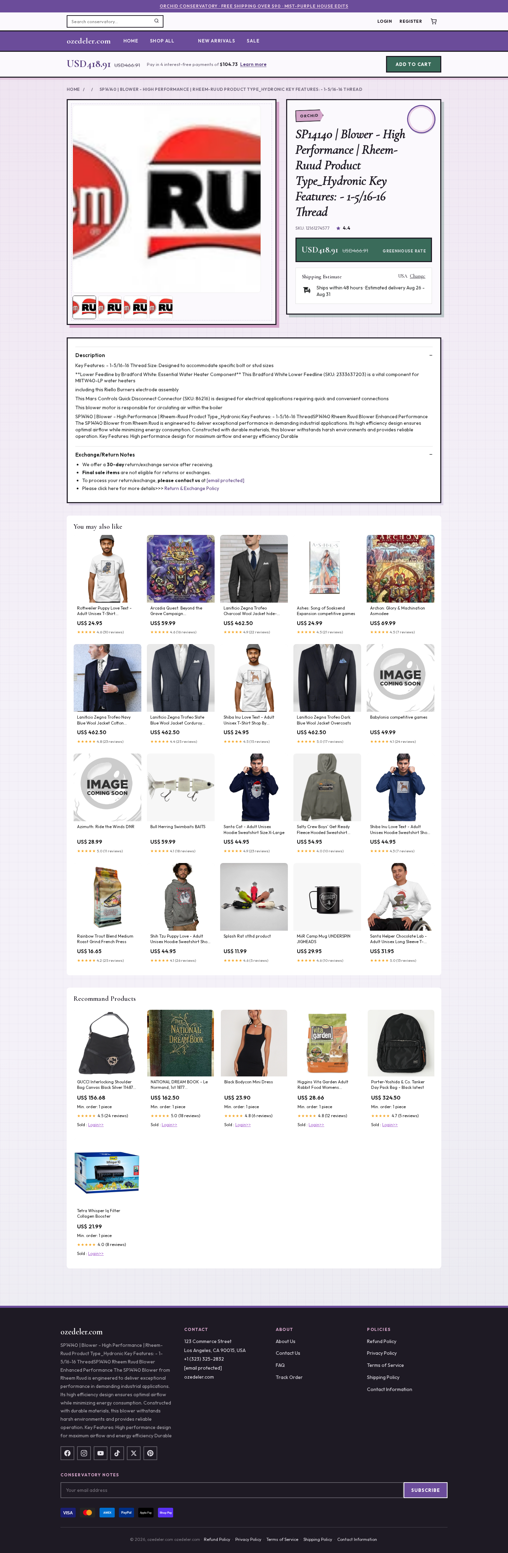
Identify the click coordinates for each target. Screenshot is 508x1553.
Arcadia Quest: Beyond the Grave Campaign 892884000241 (176, 611)
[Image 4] (161, 307)
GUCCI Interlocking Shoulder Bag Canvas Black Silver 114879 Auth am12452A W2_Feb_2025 (107, 1085)
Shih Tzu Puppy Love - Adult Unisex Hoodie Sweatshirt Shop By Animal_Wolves (180, 939)
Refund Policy (381, 1341)
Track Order (289, 1377)
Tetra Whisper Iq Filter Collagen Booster (98, 1213)
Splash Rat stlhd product (247, 936)
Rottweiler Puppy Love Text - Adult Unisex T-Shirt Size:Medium (104, 611)
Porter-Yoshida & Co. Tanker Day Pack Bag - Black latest (398, 1084)
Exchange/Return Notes (105, 454)
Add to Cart (413, 64)
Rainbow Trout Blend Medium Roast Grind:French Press (105, 938)
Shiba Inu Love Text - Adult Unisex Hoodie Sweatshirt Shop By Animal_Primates (400, 830)
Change (417, 276)
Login (384, 21)
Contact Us (288, 1353)
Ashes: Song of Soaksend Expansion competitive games (326, 610)
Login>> (96, 1124)
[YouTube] (100, 1453)
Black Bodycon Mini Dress (248, 1081)
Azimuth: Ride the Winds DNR (105, 826)
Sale (253, 41)
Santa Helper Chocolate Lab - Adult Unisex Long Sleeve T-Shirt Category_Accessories (398, 939)
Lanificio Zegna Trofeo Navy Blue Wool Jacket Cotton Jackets (104, 720)
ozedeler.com (89, 41)
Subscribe (425, 1490)
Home (130, 41)
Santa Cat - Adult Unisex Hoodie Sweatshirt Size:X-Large (254, 829)
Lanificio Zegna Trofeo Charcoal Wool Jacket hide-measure (250, 611)
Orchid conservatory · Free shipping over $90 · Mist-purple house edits (254, 6)
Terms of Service (385, 1365)
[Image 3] (135, 307)
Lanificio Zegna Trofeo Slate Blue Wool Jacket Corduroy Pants (177, 720)
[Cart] (433, 21)
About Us (285, 1341)
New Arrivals (216, 41)
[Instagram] (84, 1453)
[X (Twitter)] (134, 1453)
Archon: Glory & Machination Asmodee (397, 610)
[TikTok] (117, 1453)
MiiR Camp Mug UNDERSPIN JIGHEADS (323, 938)
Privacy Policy (382, 1353)
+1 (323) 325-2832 (204, 1359)
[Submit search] (156, 21)
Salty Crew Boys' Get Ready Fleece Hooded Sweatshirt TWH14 (323, 830)
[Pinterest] (150, 1453)
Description (90, 355)
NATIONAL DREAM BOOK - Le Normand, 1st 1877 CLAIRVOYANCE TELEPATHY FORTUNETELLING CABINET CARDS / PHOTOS (179, 1085)
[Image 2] (110, 307)
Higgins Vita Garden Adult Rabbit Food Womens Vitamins (323, 1085)
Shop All (162, 41)
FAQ (280, 1365)
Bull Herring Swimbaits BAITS (177, 826)
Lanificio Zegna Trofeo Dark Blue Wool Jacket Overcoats (324, 720)
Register (410, 21)
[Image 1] (84, 307)
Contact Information (389, 1389)
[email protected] (225, 480)
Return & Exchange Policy (191, 488)
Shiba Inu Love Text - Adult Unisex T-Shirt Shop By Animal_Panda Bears (249, 720)
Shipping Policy (383, 1377)
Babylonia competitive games (398, 717)
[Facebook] (67, 1453)
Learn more (253, 64)
